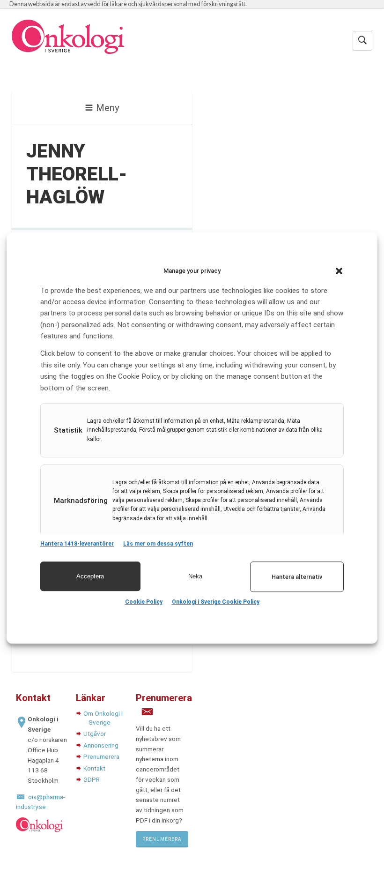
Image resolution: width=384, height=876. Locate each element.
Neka (195, 576)
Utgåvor (94, 733)
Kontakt (94, 768)
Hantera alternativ (297, 576)
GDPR (91, 779)
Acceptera (90, 576)
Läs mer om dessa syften (158, 543)
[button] (339, 271)
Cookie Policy (143, 602)
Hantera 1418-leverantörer (77, 543)
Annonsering (100, 745)
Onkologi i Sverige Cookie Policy (215, 602)
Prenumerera (101, 756)
